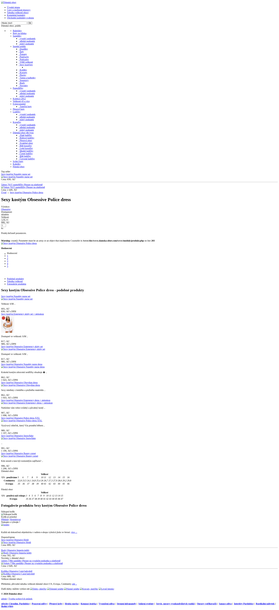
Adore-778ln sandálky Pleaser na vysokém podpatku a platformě (30, 560)
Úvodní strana (13, 7)
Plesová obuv (25, 140)
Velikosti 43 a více (21, 101)
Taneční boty (25, 106)
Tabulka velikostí (15, 281)
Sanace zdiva (225, 603)
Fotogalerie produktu (16, 284)
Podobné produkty (15, 278)
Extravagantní (19, 104)
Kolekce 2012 (19, 98)
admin (4, 599)
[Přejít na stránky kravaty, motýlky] (89, 589)
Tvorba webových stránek (20, 599)
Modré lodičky (26, 151)
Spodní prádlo (19, 46)
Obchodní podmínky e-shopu (20, 18)
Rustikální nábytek (265, 603)
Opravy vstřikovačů (207, 603)
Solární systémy (146, 603)
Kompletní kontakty (16, 15)
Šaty (21, 51)
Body (22, 83)
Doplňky (23, 49)
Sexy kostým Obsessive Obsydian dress (19, 382)
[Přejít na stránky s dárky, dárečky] (38, 589)
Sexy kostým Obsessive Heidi (15, 540)
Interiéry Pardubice (243, 603)
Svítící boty (18, 161)
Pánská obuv (19, 166)
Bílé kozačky (25, 145)
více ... (74, 532)
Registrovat (15, 519)
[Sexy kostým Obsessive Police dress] (19, 243)
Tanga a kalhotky (27, 78)
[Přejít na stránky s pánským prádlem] (71, 589)
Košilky (23, 70)
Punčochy (24, 57)
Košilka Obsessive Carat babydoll (16, 571)
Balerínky (17, 30)
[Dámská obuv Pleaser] (8, 2)
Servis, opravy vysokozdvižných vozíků (175, 603)
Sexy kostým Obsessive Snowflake (17, 435)
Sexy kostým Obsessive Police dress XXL (20, 418)
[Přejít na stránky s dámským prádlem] (55, 589)
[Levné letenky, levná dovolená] (106, 589)
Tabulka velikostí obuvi (17, 12)
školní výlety (7, 606)
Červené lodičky (27, 159)
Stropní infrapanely (126, 603)
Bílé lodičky (25, 156)
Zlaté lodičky (25, 135)
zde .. (74, 584)
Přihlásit (5, 519)
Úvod (3, 192)
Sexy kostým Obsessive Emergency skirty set (22, 346)
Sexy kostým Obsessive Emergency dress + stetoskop (25, 400)
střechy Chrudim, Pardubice (15, 603)
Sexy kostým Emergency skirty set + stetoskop (22, 314)
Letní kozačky (26, 148)
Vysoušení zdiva (106, 603)
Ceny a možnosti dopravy (19, 10)
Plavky (22, 75)
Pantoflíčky (18, 88)
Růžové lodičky (26, 138)
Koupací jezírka (88, 603)
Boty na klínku (19, 33)
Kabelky (17, 164)
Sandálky (17, 36)
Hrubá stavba (71, 603)
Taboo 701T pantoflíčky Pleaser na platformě (22, 184)
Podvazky (24, 59)
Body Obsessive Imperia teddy (15, 550)
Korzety (23, 72)
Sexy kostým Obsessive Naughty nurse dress (21, 364)
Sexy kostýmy (26, 64)
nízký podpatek (26, 44)
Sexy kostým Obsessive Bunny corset (18, 453)
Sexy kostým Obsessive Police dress (26, 192)
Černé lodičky (26, 153)
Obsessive (5, 209)
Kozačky (17, 122)
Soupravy (24, 80)
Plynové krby (55, 603)
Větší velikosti (26, 62)
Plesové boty (19, 109)
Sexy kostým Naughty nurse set (15, 174)
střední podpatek (27, 41)
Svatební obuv (26, 143)
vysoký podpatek (27, 38)
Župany (23, 54)
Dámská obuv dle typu (23, 132)
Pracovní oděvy (39, 603)
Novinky (23, 85)
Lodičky (16, 111)
